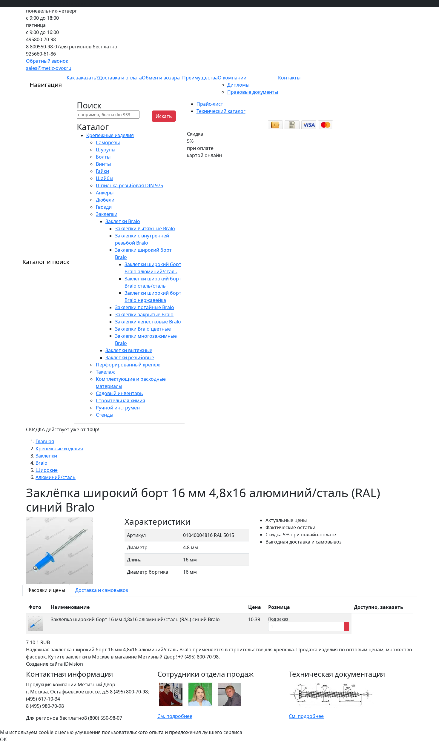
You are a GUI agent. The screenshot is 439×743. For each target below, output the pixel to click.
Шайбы (104, 178)
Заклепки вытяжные (128, 350)
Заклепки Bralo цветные (143, 329)
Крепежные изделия (110, 135)
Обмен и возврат (162, 77)
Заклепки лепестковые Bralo (148, 321)
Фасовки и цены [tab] (46, 590)
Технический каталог (221, 111)
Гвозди (104, 207)
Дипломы (238, 85)
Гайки (102, 171)
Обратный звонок (47, 61)
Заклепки (106, 214)
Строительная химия (120, 400)
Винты (103, 164)
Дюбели (105, 200)
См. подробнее (174, 716)
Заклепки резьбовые (129, 357)
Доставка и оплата (120, 77)
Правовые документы (252, 92)
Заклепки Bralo (122, 221)
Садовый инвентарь (119, 393)
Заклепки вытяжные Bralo (145, 228)
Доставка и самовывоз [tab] (101, 590)
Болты (103, 156)
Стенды (104, 415)
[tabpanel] (219, 617)
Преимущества (200, 77)
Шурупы (105, 149)
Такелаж (105, 372)
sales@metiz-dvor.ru (48, 68)
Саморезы (108, 142)
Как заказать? (83, 77)
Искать (164, 116)
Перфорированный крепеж (128, 364)
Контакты (289, 77)
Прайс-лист (210, 104)
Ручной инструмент (119, 407)
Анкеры (104, 192)
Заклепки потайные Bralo (144, 307)
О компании (232, 77)
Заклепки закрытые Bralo (144, 314)
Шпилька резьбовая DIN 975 (129, 185)
